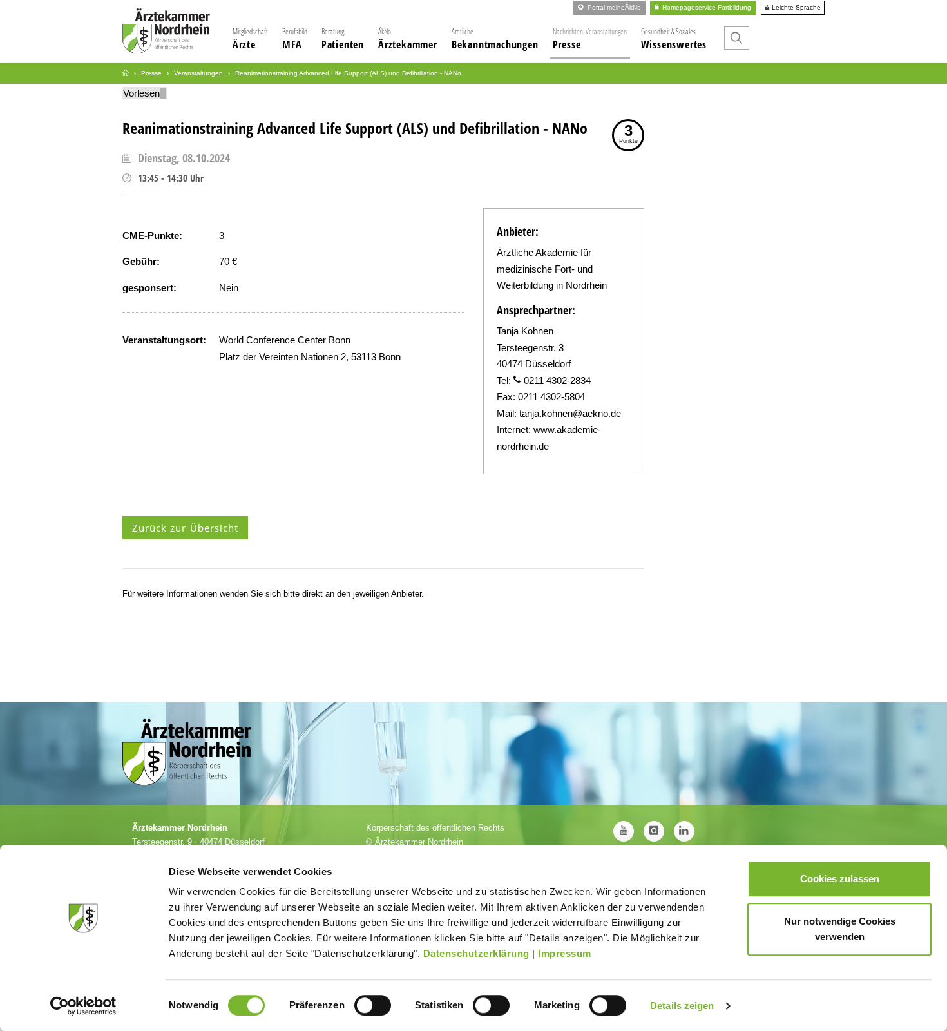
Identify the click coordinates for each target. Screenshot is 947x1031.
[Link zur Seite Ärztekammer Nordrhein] (125, 73)
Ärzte (250, 39)
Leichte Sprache (795, 8)
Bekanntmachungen (495, 39)
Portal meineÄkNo (613, 7)
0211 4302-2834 (557, 380)
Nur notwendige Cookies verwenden (839, 929)
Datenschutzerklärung (476, 953)
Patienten (342, 39)
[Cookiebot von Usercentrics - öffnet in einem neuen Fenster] (83, 1006)
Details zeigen (682, 1005)
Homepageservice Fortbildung (705, 7)
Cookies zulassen (839, 878)
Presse (590, 39)
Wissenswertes (674, 39)
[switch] (372, 1005)
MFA (294, 39)
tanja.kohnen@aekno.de (570, 413)
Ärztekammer (407, 39)
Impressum (564, 953)
